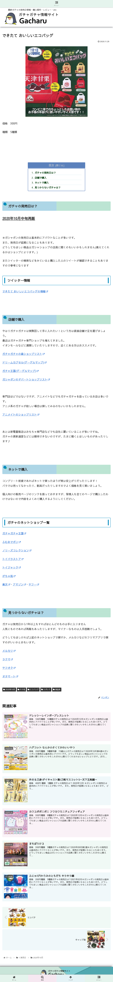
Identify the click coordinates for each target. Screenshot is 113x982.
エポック (46, 689)
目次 (51, 165)
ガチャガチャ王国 (13, 533)
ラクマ (6, 659)
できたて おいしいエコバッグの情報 (23, 291)
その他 (22, 689)
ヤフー (32, 584)
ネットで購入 (42, 182)
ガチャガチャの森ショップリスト (22, 354)
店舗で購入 (40, 177)
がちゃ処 (7, 576)
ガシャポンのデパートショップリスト (24, 379)
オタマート (9, 676)
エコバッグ (34, 689)
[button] (104, 540)
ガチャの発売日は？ (45, 172)
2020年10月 (10, 689)
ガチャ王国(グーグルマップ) (19, 371)
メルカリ (7, 651)
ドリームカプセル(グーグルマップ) (23, 362)
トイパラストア (11, 559)
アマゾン (18, 584)
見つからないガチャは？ (48, 187)
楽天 (5, 584)
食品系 (57, 689)
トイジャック (10, 567)
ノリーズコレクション (15, 550)
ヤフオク (7, 668)
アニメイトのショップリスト (19, 414)
